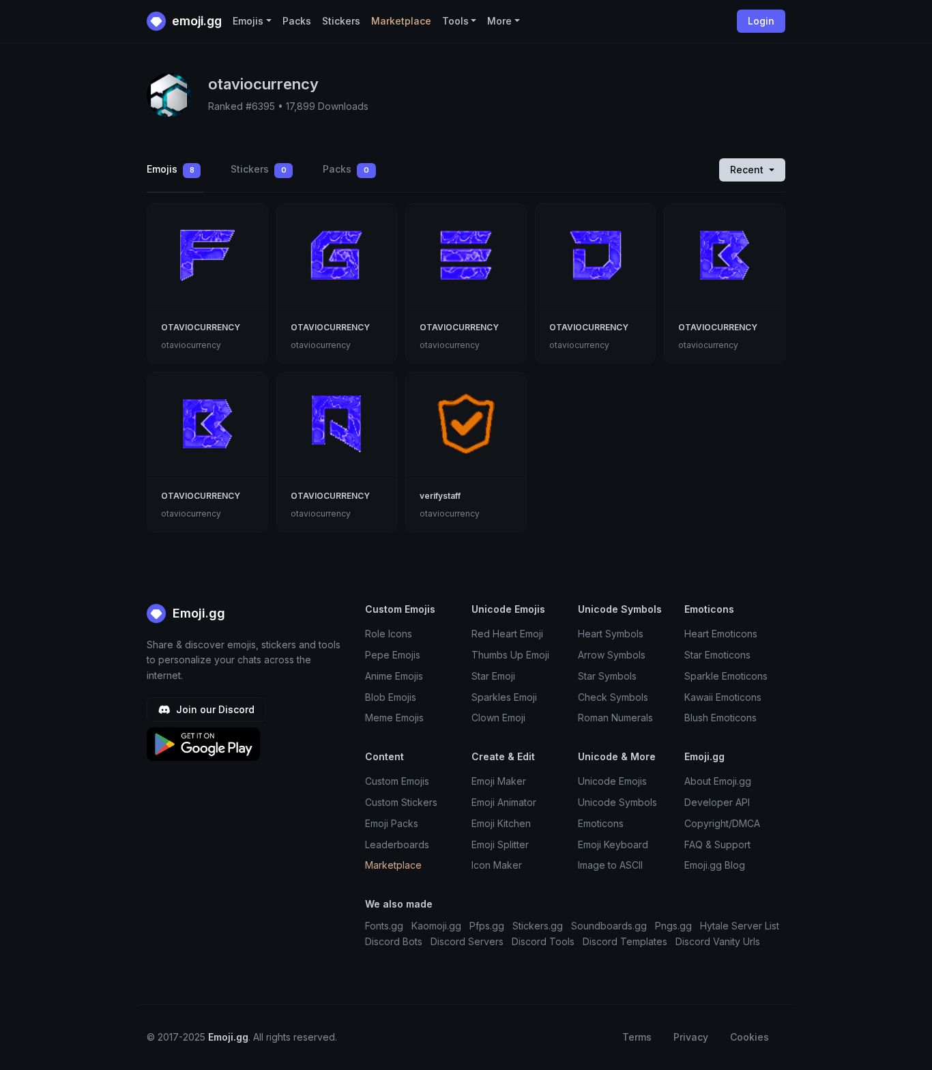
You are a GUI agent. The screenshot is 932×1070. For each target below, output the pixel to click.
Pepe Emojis (392, 655)
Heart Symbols (610, 633)
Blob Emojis (390, 697)
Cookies (749, 1037)
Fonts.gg (384, 925)
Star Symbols (607, 676)
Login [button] (761, 21)
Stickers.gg (537, 925)
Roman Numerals (615, 717)
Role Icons (388, 633)
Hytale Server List (739, 925)
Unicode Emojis (612, 781)
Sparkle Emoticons (726, 676)
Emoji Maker (498, 781)
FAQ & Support (717, 844)
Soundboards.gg (609, 925)
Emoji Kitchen (501, 823)
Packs (296, 21)
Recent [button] (748, 169)
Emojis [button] (248, 21)
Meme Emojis (394, 717)
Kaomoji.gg (436, 925)
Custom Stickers (401, 802)
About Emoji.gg (717, 781)
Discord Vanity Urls (717, 941)
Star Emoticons (717, 655)
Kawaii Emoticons (722, 697)
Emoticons (601, 823)
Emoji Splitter (500, 844)
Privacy (690, 1037)
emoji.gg (195, 21)
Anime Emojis (394, 676)
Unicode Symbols (617, 802)
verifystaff (440, 496)
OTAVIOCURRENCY (200, 327)
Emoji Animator (503, 802)
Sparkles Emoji (504, 697)
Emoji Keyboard (613, 844)
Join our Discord (213, 709)
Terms (637, 1037)
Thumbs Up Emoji (510, 655)
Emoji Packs (391, 823)
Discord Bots (393, 941)
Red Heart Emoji (507, 633)
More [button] (499, 21)
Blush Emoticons (720, 717)
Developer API (717, 802)
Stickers (341, 21)
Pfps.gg (486, 925)
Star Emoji (493, 676)
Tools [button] (455, 21)
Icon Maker (496, 865)
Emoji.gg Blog (714, 865)
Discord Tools (543, 941)
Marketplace (401, 21)
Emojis (170, 169)
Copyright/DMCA (722, 823)
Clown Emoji (498, 717)
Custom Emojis (397, 781)
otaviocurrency (191, 345)
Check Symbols (613, 697)
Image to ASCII (610, 865)
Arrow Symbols (611, 655)
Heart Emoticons (720, 633)
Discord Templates (625, 941)
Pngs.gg (673, 925)
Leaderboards (397, 844)
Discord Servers (467, 941)
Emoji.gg (197, 613)
